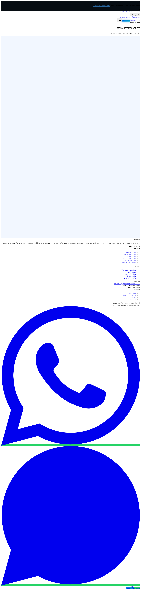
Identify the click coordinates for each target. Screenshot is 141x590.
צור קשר (117, 17)
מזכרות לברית (131, 256)
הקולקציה (137, 17)
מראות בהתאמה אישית (128, 270)
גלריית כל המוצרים (129, 295)
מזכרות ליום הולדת (129, 258)
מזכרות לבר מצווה (130, 254)
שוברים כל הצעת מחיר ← (101, 6)
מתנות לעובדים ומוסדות (128, 262)
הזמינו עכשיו (126, 21)
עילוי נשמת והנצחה (129, 260)
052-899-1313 (135, 21)
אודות (122, 17)
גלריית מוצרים (129, 17)
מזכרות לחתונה (131, 253)
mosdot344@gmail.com (122, 284)
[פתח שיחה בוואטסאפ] (70, 445)
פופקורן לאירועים (130, 278)
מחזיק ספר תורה (130, 274)
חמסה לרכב (132, 272)
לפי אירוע (136, 15)
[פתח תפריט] (120, 20)
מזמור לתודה (131, 276)
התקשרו (128, 588)
